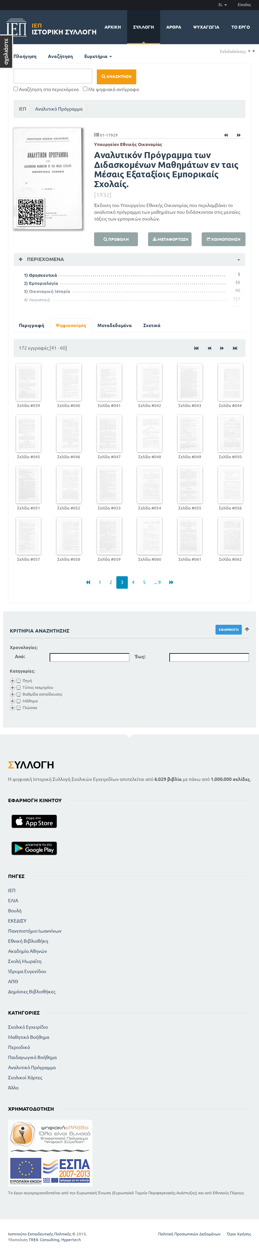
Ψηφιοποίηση (71, 325)
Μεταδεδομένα (114, 325)
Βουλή (15, 910)
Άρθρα (173, 27)
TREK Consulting (44, 1239)
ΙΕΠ (22, 109)
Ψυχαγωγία (206, 27)
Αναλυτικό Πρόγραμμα (59, 109)
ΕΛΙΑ (13, 900)
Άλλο (13, 1087)
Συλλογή (143, 27)
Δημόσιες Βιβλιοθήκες (31, 991)
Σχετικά (152, 325)
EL (221, 5)
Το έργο (240, 27)
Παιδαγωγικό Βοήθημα (32, 1057)
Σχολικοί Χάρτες (25, 1077)
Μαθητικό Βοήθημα (28, 1037)
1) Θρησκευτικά (40, 275)
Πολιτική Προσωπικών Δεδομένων (189, 1234)
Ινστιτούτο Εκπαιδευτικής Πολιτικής (39, 1234)
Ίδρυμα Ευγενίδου (27, 971)
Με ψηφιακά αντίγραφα (113, 89)
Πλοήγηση (24, 56)
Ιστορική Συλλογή (64, 28)
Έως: (140, 656)
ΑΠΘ (13, 981)
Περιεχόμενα (45, 259)
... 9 (157, 582)
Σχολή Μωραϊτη (24, 961)
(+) (249, 51)
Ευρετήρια (96, 56)
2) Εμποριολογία (41, 283)
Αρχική (113, 27)
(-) (253, 51)
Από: (20, 656)
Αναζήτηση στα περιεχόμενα (48, 89)
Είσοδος (244, 5)
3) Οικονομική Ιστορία (47, 291)
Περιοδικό (19, 1047)
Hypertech (71, 1239)
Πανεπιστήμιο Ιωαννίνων (34, 931)
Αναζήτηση (60, 56)
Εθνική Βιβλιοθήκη (28, 941)
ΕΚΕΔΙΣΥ (17, 921)
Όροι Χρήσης (239, 1234)
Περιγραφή (31, 325)
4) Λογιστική (37, 299)
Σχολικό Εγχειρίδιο (28, 1027)
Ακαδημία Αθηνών (27, 951)
